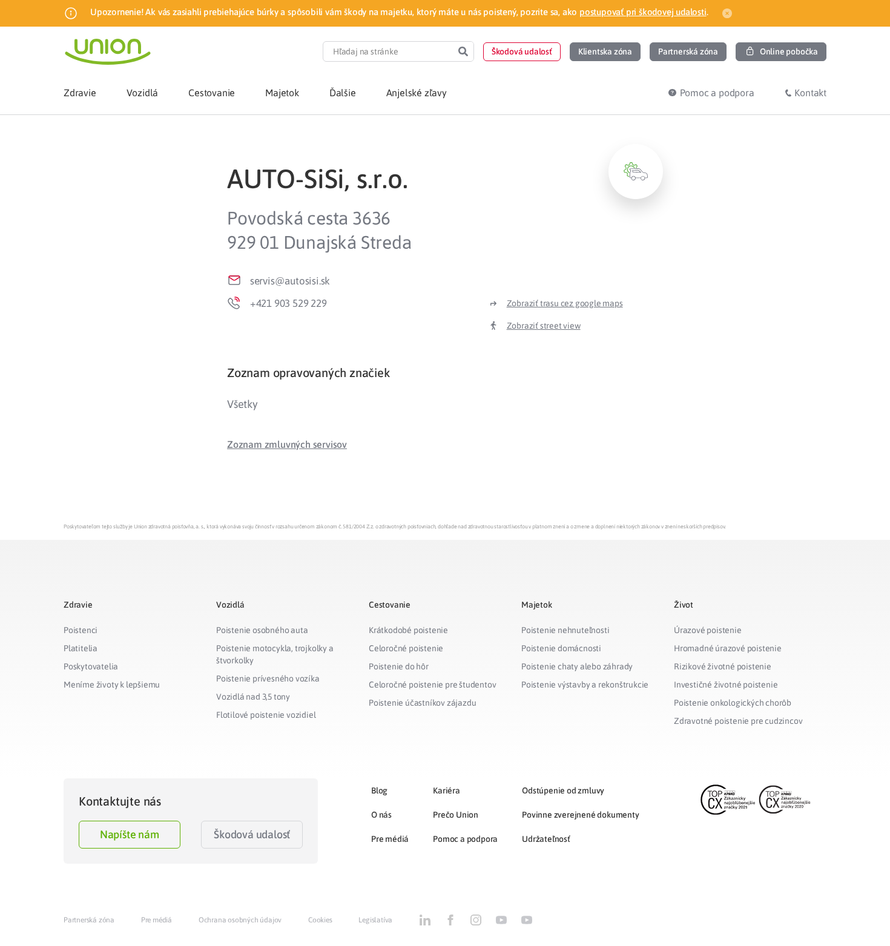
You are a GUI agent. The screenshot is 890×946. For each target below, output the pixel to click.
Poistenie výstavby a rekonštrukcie (584, 684)
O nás (381, 815)
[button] (522, 51)
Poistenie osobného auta (262, 630)
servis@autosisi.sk (290, 281)
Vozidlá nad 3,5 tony (253, 696)
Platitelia (80, 648)
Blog (379, 790)
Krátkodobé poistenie (408, 630)
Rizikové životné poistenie (722, 666)
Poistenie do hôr (399, 666)
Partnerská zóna (89, 920)
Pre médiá (390, 839)
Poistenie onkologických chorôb (732, 703)
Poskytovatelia (91, 666)
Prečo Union (455, 815)
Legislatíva (375, 920)
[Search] (463, 51)
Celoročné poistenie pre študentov (432, 684)
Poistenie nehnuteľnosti (565, 630)
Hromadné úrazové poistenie (728, 648)
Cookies (320, 920)
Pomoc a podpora (465, 839)
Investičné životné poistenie (725, 684)
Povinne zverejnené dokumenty (580, 815)
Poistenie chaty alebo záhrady (577, 666)
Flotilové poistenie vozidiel (265, 715)
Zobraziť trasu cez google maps (565, 303)
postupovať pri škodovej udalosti (643, 12)
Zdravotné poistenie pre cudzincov (738, 721)
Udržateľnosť (546, 839)
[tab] (445, 372)
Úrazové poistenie (708, 630)
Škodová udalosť (252, 834)
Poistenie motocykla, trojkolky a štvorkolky (275, 654)
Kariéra (446, 790)
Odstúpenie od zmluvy (563, 790)
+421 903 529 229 (288, 303)
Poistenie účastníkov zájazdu (422, 703)
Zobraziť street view (544, 325)
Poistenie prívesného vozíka (268, 678)
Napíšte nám (129, 834)
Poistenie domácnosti (561, 648)
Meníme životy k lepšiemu (112, 684)
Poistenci (80, 630)
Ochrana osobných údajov (240, 920)
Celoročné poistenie (406, 648)
